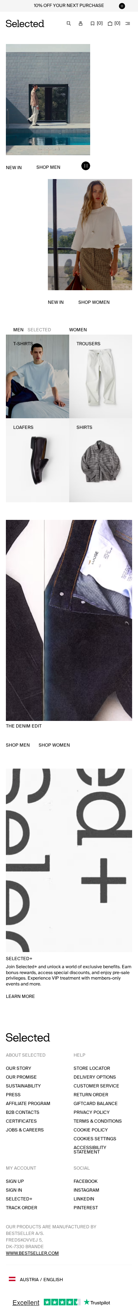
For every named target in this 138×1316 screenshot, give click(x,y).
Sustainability (23, 1086)
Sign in (14, 1190)
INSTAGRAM (86, 1190)
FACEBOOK (86, 1181)
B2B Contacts (22, 1112)
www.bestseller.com (32, 1253)
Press (13, 1095)
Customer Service (96, 1086)
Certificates (21, 1121)
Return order (91, 1095)
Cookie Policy (91, 1130)
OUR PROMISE (21, 1077)
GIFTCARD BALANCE (96, 1104)
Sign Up (15, 1181)
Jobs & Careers (25, 1130)
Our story (18, 1068)
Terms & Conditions (98, 1121)
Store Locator (92, 1068)
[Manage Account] (80, 23)
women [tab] (78, 330)
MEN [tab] (32, 330)
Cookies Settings (95, 1139)
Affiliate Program (28, 1104)
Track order (21, 1208)
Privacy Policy (92, 1112)
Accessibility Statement (90, 1150)
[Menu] (127, 23)
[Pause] (121, 5)
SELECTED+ (19, 1199)
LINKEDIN (84, 1199)
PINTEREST (86, 1208)
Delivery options (95, 1077)
